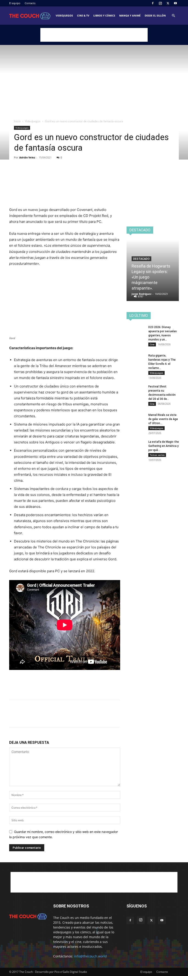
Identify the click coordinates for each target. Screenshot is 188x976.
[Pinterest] (34, 175)
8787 (140, 296)
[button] (173, 16)
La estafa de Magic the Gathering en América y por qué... (163, 446)
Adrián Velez (27, 157)
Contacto (30, 3)
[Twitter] (167, 3)
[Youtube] (175, 3)
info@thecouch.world (90, 956)
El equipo (14, 3)
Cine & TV (83, 15)
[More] (56, 175)
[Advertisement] (94, 35)
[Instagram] (160, 3)
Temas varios (157, 454)
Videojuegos (64, 15)
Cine (152, 344)
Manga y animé (130, 15)
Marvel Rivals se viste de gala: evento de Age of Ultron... (163, 419)
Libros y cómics (104, 15)
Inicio (17, 121)
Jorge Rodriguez (141, 294)
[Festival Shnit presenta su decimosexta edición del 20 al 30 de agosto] (136, 390)
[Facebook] (152, 3)
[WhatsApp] (45, 175)
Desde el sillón (155, 15)
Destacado (141, 258)
